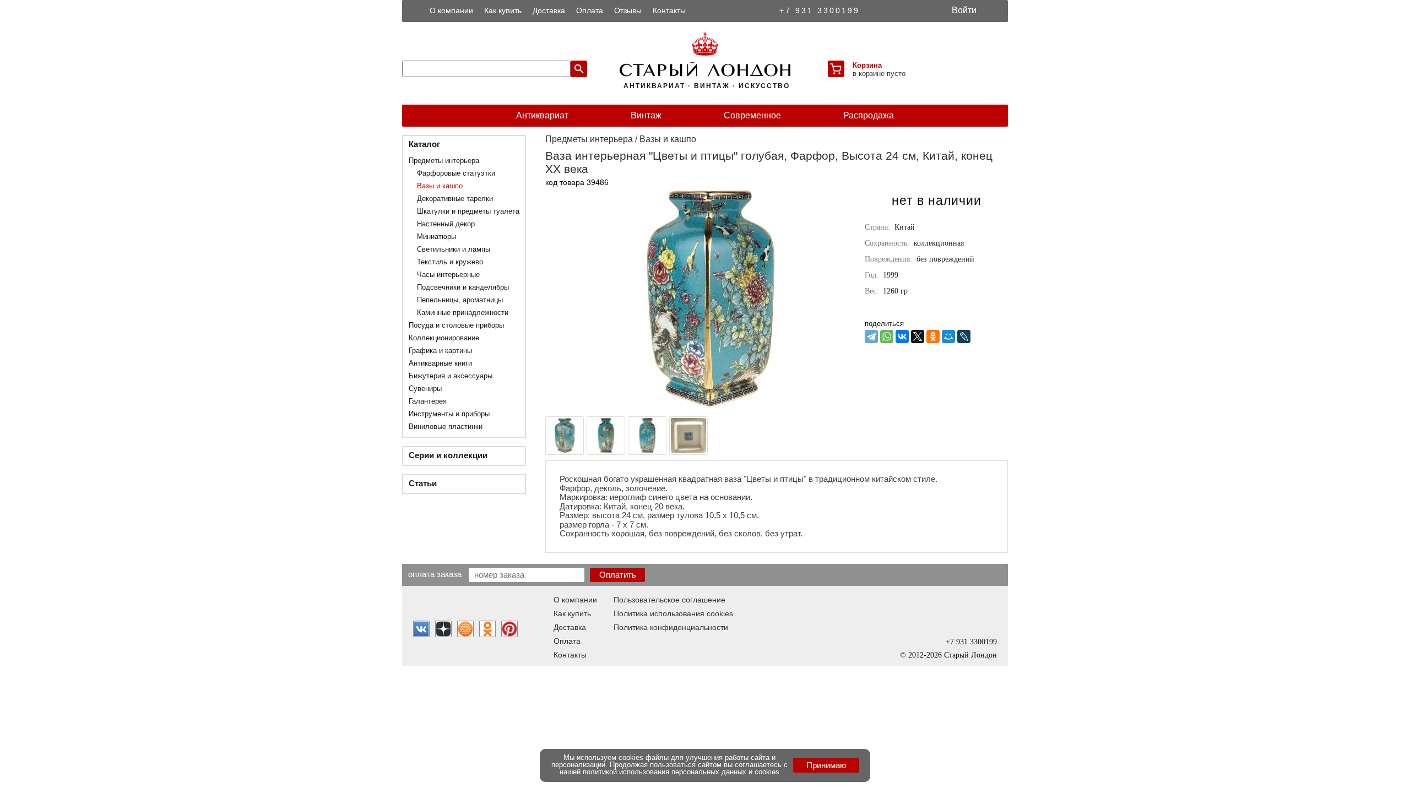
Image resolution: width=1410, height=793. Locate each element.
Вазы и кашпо (440, 186)
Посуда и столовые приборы (456, 325)
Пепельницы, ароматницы (460, 300)
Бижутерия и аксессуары (450, 376)
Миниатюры (436, 236)
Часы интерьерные (448, 274)
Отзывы (628, 10)
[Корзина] (836, 69)
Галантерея (428, 401)
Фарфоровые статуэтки (456, 173)
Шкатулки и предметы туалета (468, 211)
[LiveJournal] (963, 336)
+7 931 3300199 (819, 10)
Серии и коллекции (448, 455)
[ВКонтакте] (902, 336)
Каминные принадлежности (462, 312)
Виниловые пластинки (445, 426)
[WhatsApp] (886, 336)
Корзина (867, 65)
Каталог (424, 144)
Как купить (503, 10)
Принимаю (826, 765)
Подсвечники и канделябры (463, 287)
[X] (917, 336)
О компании (451, 10)
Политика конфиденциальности (671, 627)
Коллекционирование (444, 338)
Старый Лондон (970, 655)
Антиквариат (542, 115)
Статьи (423, 483)
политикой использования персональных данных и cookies (681, 772)
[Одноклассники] (933, 336)
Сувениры (425, 388)
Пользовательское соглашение (669, 599)
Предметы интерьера (444, 160)
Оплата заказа (435, 573)
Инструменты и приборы (449, 414)
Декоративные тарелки (455, 198)
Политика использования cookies (673, 613)
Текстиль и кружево (450, 262)
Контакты (669, 10)
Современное (752, 115)
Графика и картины (440, 350)
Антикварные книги (440, 363)
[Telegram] (871, 336)
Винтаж (646, 115)
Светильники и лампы (453, 249)
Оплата (589, 10)
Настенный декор (446, 224)
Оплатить (617, 574)
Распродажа (868, 115)
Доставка (549, 10)
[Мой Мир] (948, 336)
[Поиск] (579, 69)
